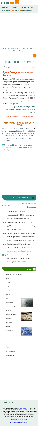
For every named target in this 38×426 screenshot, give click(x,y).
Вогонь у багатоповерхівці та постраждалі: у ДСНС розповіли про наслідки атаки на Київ (21, 215)
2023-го (32, 131)
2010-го (18, 138)
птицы (7, 327)
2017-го (5, 136)
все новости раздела (29, 203)
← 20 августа (6, 67)
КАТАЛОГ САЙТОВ (7, 402)
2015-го (18, 136)
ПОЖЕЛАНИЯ (15, 7)
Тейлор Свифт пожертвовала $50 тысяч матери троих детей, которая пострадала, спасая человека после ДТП (21, 236)
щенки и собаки (11, 339)
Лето (7, 286)
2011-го (11, 138)
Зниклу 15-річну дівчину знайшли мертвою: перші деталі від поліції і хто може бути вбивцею (20, 258)
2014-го (24, 136)
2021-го (11, 133)
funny (7, 347)
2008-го (31, 138)
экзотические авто (12, 343)
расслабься (9, 331)
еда (6, 298)
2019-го (24, 133)
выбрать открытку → (28, 116)
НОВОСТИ (16, 10)
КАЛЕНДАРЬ (6, 7)
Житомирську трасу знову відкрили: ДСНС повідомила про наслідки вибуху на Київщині (21, 226)
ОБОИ (33, 7)
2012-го (5, 138)
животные (9, 302)
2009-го (24, 138)
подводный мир (11, 314)
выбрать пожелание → (13, 116)
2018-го (31, 133)
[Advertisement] (19, 30)
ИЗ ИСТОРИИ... (6, 10)
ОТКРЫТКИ (25, 7)
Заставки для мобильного (14, 274)
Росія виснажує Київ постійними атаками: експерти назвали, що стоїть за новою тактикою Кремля (20, 247)
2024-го (25, 131)
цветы (7, 335)
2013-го (31, 136)
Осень (7, 290)
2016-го (11, 136)
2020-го (18, 133)
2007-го (5, 141)
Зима (7, 278)
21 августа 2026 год (9, 128)
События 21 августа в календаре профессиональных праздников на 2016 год (17, 147)
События (6, 48)
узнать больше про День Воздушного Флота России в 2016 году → (20, 109)
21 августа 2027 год (25, 128)
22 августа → (32, 67)
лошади (8, 310)
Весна (7, 282)
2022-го (5, 133)
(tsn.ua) (26, 218)
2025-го (19, 131)
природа (8, 323)
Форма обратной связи (19, 419)
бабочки (8, 294)
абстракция (9, 355)
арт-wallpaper (10, 351)
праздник (8, 318)
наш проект (23, 408)
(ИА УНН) (30, 240)
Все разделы (31, 207)
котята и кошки (10, 306)
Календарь (14, 48)
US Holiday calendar (27, 10)
